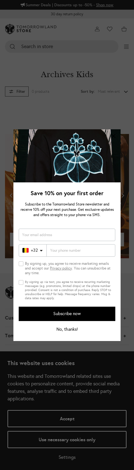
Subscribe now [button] (67, 313)
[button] (113, 136)
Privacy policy (61, 268)
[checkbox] (21, 263)
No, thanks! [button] (67, 329)
